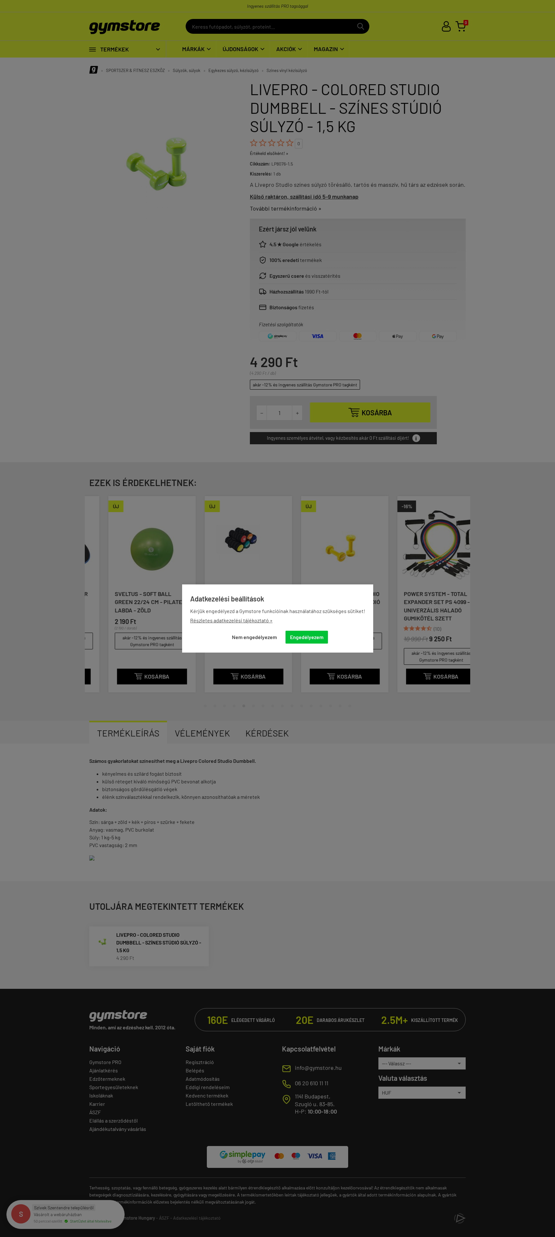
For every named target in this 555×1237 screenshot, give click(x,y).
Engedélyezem (306, 637)
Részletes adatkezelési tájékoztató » (231, 620)
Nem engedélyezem (254, 637)
